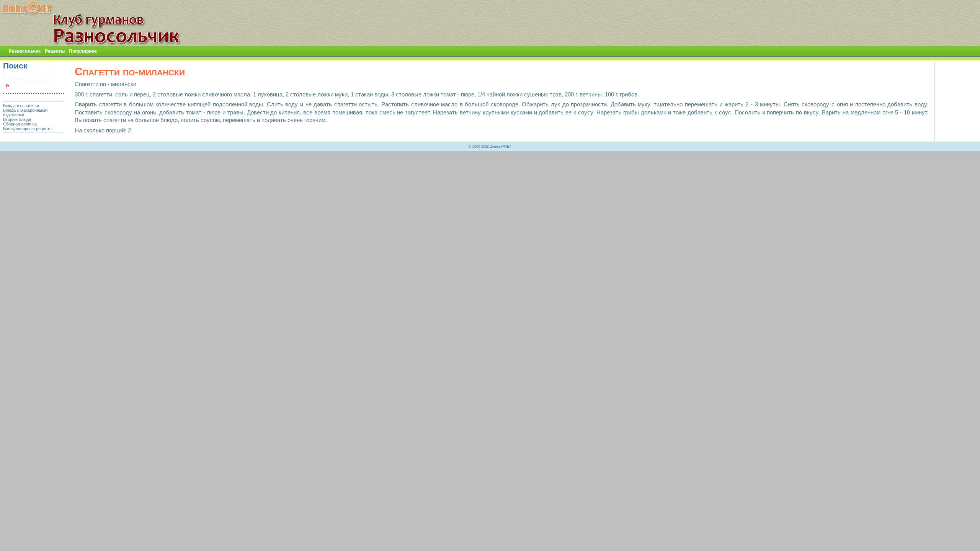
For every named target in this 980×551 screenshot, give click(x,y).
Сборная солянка (20, 124)
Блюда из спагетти (21, 105)
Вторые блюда (17, 119)
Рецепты (55, 51)
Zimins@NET (500, 146)
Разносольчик (25, 51)
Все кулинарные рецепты (27, 128)
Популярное (83, 51)
